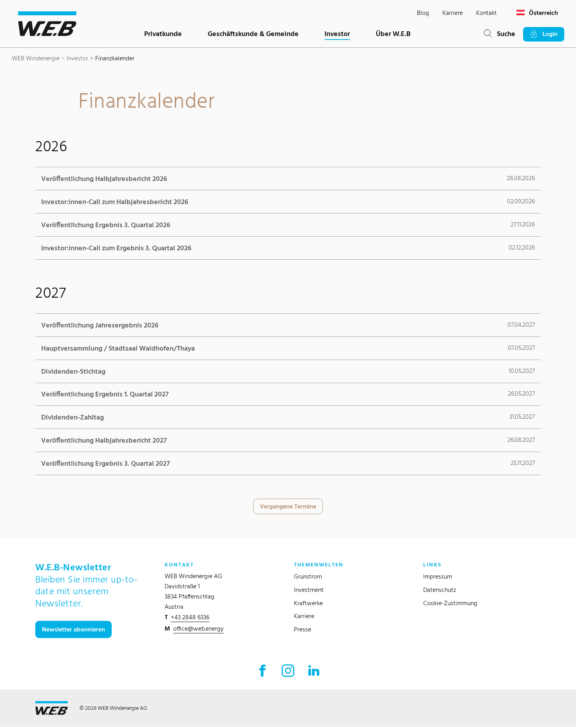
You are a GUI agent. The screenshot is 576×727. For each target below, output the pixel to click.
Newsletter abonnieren (73, 629)
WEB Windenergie (36, 58)
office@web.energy (198, 628)
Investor (337, 33)
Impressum (437, 576)
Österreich (542, 12)
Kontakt (486, 12)
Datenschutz (439, 589)
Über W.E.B (393, 33)
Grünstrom (308, 576)
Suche (503, 33)
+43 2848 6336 (190, 617)
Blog (423, 12)
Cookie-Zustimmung (450, 603)
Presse (302, 629)
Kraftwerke (308, 603)
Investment (309, 589)
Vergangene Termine (288, 506)
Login (548, 34)
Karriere (452, 12)
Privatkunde (163, 33)
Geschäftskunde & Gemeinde (253, 33)
